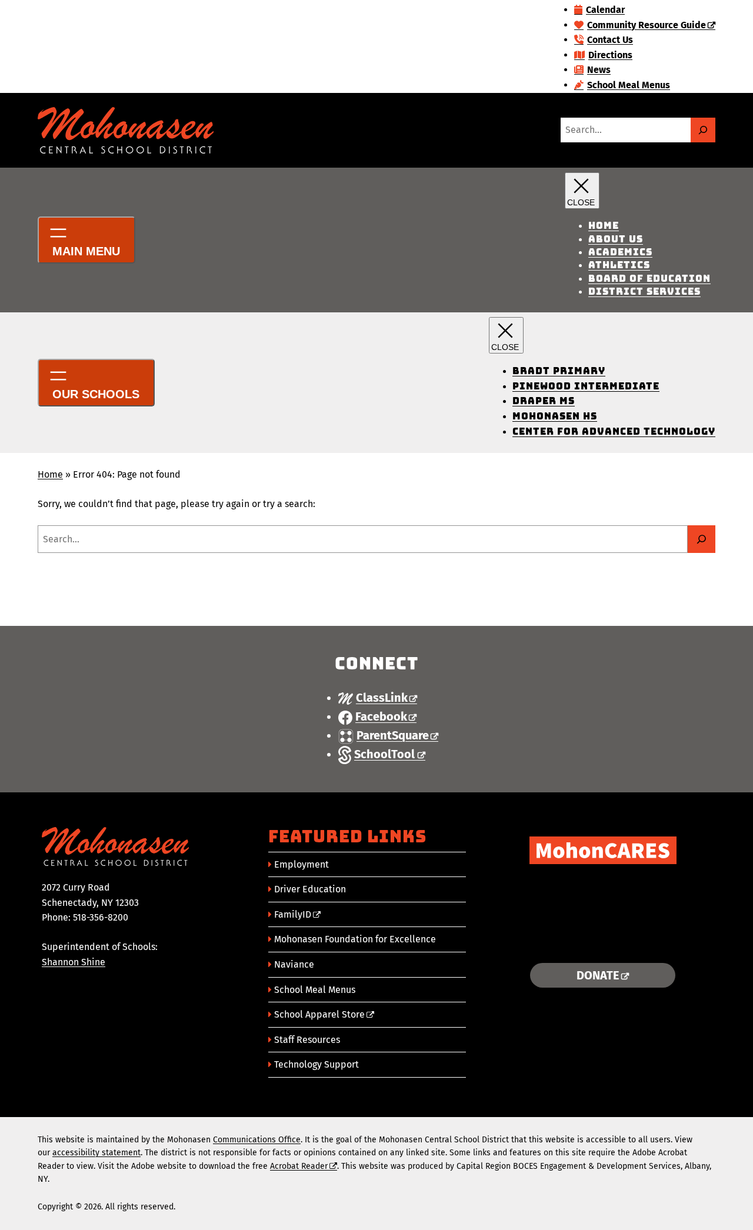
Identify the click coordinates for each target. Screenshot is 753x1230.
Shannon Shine (73, 962)
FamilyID (292, 914)
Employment (301, 864)
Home (50, 474)
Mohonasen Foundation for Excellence (355, 939)
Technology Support (316, 1064)
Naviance (294, 964)
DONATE (598, 975)
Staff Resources (307, 1039)
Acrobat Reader (299, 1166)
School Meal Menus (314, 989)
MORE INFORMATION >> (602, 939)
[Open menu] (86, 240)
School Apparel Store (319, 1014)
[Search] (703, 130)
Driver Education (310, 889)
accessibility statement (96, 1153)
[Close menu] (582, 190)
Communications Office (257, 1140)
